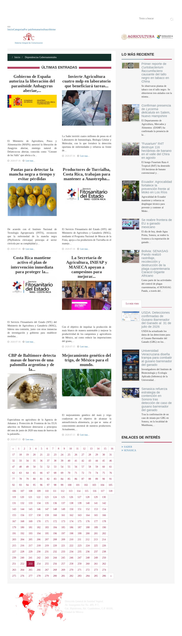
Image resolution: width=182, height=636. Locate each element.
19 (27, 454)
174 (71, 521)
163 (79, 515)
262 (104, 563)
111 (54, 491)
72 (83, 473)
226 (104, 545)
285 (96, 576)
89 (96, 479)
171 (47, 521)
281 (63, 576)
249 (96, 557)
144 (22, 509)
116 (94, 491)
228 (22, 551)
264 (22, 569)
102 (86, 485)
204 (22, 539)
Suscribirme (50, 29)
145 (30, 509)
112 (62, 491)
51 (41, 466)
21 (41, 454)
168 (22, 521)
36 (41, 460)
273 (96, 569)
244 (55, 557)
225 (96, 545)
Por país (28, 29)
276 (22, 576)
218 (39, 545)
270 (71, 569)
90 (103, 479)
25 (69, 454)
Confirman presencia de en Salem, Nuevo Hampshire (156, 111)
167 (14, 521)
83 (55, 479)
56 (76, 466)
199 (79, 533)
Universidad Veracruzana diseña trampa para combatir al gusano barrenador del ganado (156, 358)
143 (14, 509)
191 (14, 533)
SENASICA (130, 450)
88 (90, 479)
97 (48, 485)
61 (110, 466)
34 (27, 460)
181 (30, 527)
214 (104, 539)
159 (47, 515)
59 (96, 466)
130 (104, 497)
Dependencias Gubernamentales (40, 57)
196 (55, 533)
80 (34, 479)
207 (47, 539)
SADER (128, 447)
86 (76, 479)
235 (79, 551)
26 (76, 454)
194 (39, 533)
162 (71, 515)
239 (14, 557)
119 (14, 497)
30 (103, 454)
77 (13, 479)
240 (22, 557)
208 (55, 539)
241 (30, 557)
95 (34, 485)
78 (20, 479)
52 (48, 466)
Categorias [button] (18, 29)
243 (47, 557)
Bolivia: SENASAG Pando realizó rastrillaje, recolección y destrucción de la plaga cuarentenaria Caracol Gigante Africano (155, 263)
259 (79, 563)
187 (79, 527)
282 (71, 576)
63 (20, 473)
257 (63, 563)
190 (104, 527)
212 (87, 539)
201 (96, 533)
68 (55, 473)
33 (20, 460)
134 (39, 503)
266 (39, 569)
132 (22, 503)
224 (88, 545)
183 (47, 527)
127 (79, 497)
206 (39, 539)
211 (79, 539)
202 (104, 533)
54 (62, 466)
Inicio (13, 18)
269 (63, 569)
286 (104, 576)
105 (110, 485)
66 (41, 473)
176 (88, 521)
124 (55, 497)
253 (30, 563)
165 (96, 515)
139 (79, 503)
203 (14, 539)
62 (13, 473)
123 (47, 497)
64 (27, 473)
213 (96, 539)
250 (104, 557)
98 (55, 485)
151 (79, 509)
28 (90, 454)
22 (48, 454)
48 (20, 466)
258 (71, 563)
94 (27, 485)
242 (39, 557)
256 (55, 563)
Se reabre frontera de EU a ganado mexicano (156, 223)
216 (22, 545)
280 (55, 576)
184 (55, 527)
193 (30, 533)
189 (96, 527)
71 (76, 473)
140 (88, 503)
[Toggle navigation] (8, 26)
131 (14, 503)
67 (48, 473)
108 (30, 491)
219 (47, 545)
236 (88, 551)
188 (88, 527)
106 (14, 491)
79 (27, 479)
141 (96, 503)
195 (47, 533)
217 (30, 545)
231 (47, 551)
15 (105, 448)
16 (112, 448)
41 (76, 460)
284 (88, 576)
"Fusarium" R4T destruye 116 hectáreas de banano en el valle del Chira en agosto (156, 150)
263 (14, 569)
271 (79, 569)
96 (41, 485)
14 (98, 448)
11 (77, 448)
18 (20, 454)
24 (62, 454)
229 (30, 551)
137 (63, 503)
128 (87, 497)
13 (91, 448)
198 (71, 533)
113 (70, 491)
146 (39, 509)
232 (55, 551)
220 (55, 545)
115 (86, 491)
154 (104, 509)
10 (70, 448)
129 (96, 497)
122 (38, 497)
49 (27, 466)
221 (63, 545)
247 (79, 557)
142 (104, 503)
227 (14, 551)
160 (55, 515)
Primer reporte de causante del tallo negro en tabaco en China (155, 72)
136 (55, 503)
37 (48, 460)
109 (39, 491)
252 (22, 563)
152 (88, 509)
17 (13, 454)
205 (30, 539)
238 (104, 551)
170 (39, 521)
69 (62, 473)
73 (90, 473)
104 (102, 485)
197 (63, 533)
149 (63, 509)
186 (71, 527)
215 (14, 545)
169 (30, 521)
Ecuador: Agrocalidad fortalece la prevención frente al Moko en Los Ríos (156, 187)
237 (96, 551)
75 (103, 473)
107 (22, 491)
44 (96, 460)
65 (34, 473)
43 (90, 460)
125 (63, 497)
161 (63, 515)
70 (69, 473)
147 (47, 509)
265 (30, 569)
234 (71, 551)
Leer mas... (30, 160)
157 (30, 515)
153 (96, 509)
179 (14, 527)
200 (88, 533)
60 (103, 466)
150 (71, 509)
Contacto (44, 18)
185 (63, 527)
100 (69, 485)
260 (88, 563)
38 (55, 460)
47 (13, 466)
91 (110, 479)
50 (34, 466)
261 (96, 563)
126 (71, 497)
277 (30, 576)
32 (13, 460)
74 (96, 473)
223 (79, 545)
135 (47, 503)
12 (84, 448)
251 (14, 563)
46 (110, 460)
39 (62, 460)
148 (55, 509)
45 (103, 460)
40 (69, 460)
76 (110, 473)
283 (79, 576)
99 (62, 485)
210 (71, 539)
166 (104, 515)
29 (96, 454)
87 (83, 479)
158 (39, 515)
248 (88, 557)
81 (41, 479)
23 (55, 454)
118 (110, 491)
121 (30, 497)
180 (22, 527)
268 (55, 569)
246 (71, 557)
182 (39, 527)
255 (47, 563)
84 (62, 479)
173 (63, 521)
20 (34, 454)
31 (110, 454)
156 (22, 515)
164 (88, 515)
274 (104, 569)
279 (47, 576)
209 (63, 539)
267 (47, 569)
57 (83, 466)
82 (48, 479)
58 (90, 466)
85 (69, 479)
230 (39, 551)
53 (55, 466)
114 (78, 491)
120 (22, 497)
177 (96, 521)
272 (88, 569)
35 (34, 460)
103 (94, 485)
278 (39, 576)
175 (79, 521)
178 (104, 521)
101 (78, 485)
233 (63, 551)
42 (83, 460)
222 (71, 545)
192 (22, 533)
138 (71, 503)
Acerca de (27, 18)
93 (20, 485)
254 (39, 563)
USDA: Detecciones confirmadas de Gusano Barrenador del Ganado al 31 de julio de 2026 (156, 319)
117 (102, 491)
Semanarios (38, 29)
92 (13, 485)
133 (30, 503)
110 (47, 491)
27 (83, 454)
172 (55, 521)
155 (14, 515)
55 (69, 466)
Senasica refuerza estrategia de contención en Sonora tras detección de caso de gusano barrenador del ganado (156, 399)
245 (63, 557)
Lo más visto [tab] (132, 303)
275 (14, 576)
